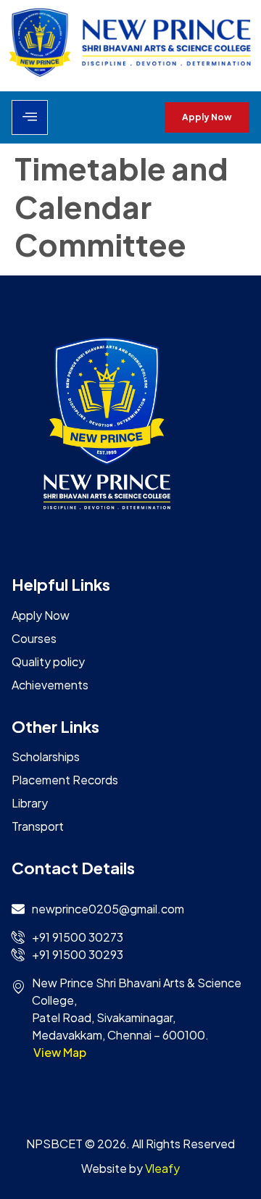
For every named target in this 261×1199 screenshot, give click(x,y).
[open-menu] (30, 117)
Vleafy (162, 1168)
